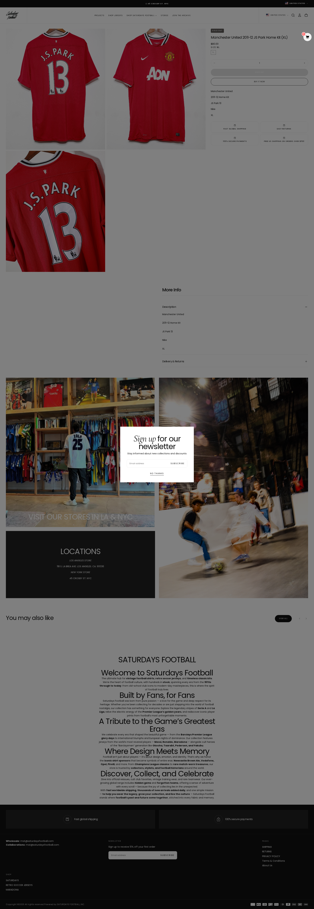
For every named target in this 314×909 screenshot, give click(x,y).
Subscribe (177, 463)
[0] (307, 37)
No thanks (157, 473)
